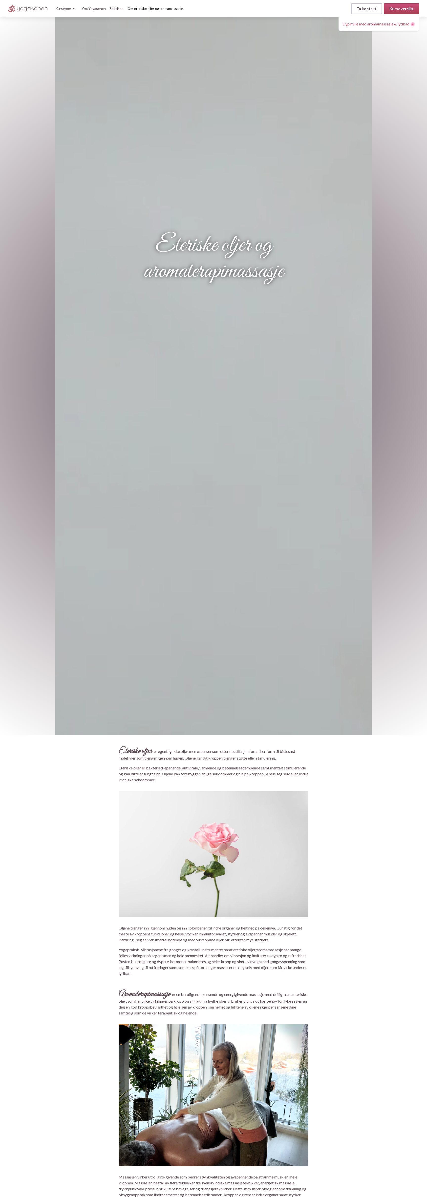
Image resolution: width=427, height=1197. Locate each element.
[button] (66, 8)
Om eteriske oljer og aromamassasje (155, 8)
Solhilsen (117, 8)
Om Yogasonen (94, 8)
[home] (27, 8)
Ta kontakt (367, 8)
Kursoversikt (401, 8)
